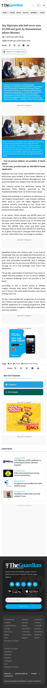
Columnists (26, 635)
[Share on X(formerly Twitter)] (14, 45)
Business (34, 13)
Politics (26, 13)
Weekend (8, 652)
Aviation (7, 622)
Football (37, 625)
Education (26, 629)
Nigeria (25, 638)
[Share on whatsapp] (19, 45)
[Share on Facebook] (9, 45)
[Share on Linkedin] (28, 45)
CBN (10, 363)
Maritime (38, 635)
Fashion (37, 622)
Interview (8, 655)
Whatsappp (13, 392)
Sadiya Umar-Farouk (30, 363)
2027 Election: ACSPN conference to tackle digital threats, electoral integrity (27, 462)
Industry (37, 629)
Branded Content (11, 641)
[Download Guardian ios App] (32, 591)
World (36, 638)
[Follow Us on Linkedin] (29, 584)
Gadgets (8, 661)
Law (5, 664)
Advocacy (8, 632)
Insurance (38, 632)
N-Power (17, 363)
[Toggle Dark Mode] (36, 5)
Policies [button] (33, 674)
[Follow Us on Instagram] (23, 584)
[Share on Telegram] (23, 45)
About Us (7, 674)
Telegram (12, 384)
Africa (6, 635)
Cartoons (26, 632)
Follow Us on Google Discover (16, 52)
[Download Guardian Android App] (15, 591)
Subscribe (23, 606)
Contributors (9, 619)
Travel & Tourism (11, 648)
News (5, 13)
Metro (18, 13)
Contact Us (8, 676)
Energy (7, 629)
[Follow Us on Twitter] (17, 584)
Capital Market (10, 625)
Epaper (12, 13)
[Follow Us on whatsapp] (35, 584)
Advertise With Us (21, 674)
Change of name (11, 667)
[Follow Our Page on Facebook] (12, 584)
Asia (6, 638)
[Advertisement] (23, 529)
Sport (42, 13)
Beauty (25, 625)
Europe (25, 622)
